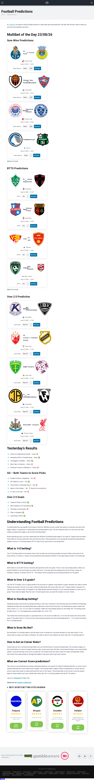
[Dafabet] (78, 706)
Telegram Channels (28, 774)
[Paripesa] (16, 706)
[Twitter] (85, 756)
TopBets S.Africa (16, 771)
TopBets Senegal (81, 771)
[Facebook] (79, 756)
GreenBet (57, 711)
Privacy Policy (85, 773)
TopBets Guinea (71, 771)
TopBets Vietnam (42, 773)
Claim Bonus (16, 726)
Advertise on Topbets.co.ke (73, 773)
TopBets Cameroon (60, 771)
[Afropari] (36, 706)
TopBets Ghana (27, 771)
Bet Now (37, 68)
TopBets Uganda (48, 771)
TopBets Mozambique (8, 773)
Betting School (6, 774)
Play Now (36, 724)
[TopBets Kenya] (47, 3)
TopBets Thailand (53, 773)
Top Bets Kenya (51, 769)
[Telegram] (4, 779)
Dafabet (78, 711)
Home (2, 14)
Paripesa (16, 711)
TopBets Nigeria (6, 771)
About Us (62, 773)
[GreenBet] (57, 706)
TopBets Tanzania (37, 771)
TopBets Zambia (20, 773)
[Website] (90, 756)
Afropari (36, 711)
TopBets (12, 24)
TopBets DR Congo (31, 773)
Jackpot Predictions (17, 774)
